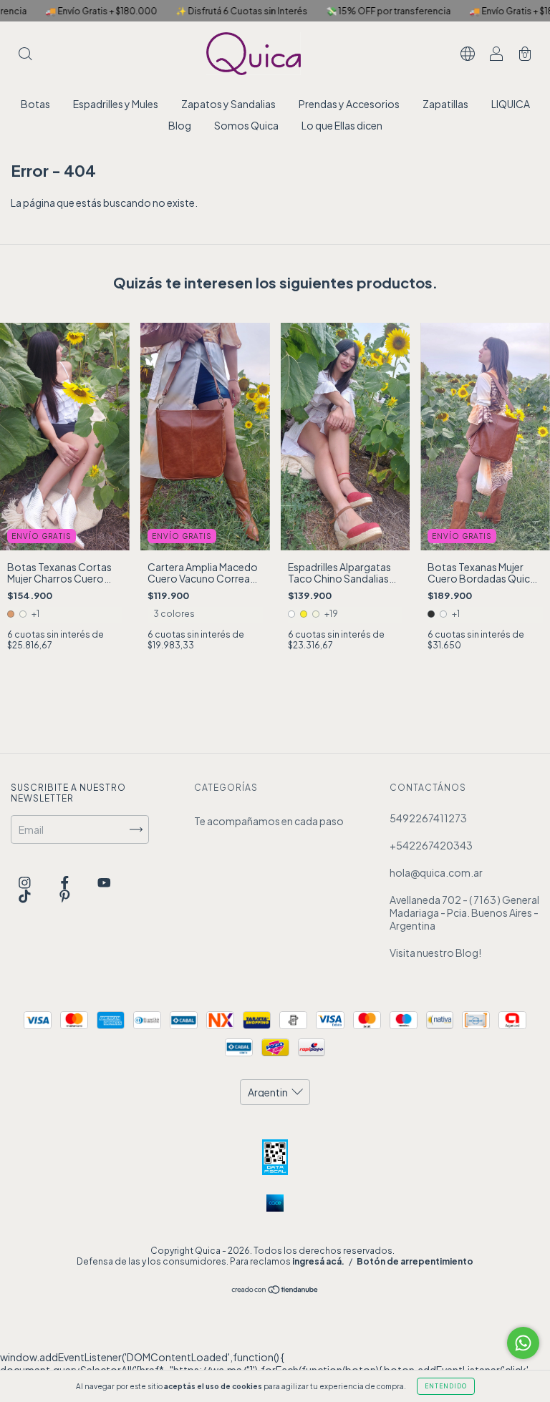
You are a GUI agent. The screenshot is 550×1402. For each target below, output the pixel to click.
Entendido (446, 1386)
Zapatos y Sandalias (228, 103)
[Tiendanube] (275, 1290)
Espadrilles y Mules (115, 103)
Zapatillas (445, 103)
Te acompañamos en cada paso (269, 820)
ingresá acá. (318, 1261)
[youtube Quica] (104, 881)
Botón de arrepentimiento (415, 1261)
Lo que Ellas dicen (341, 125)
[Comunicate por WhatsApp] (523, 1343)
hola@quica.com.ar (436, 872)
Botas (35, 103)
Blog (179, 125)
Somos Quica (246, 125)
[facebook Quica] (65, 881)
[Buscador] (25, 54)
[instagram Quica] (25, 881)
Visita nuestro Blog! (435, 952)
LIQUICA (510, 103)
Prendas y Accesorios (349, 103)
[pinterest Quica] (65, 895)
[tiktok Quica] (25, 895)
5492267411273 (428, 818)
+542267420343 (431, 845)
